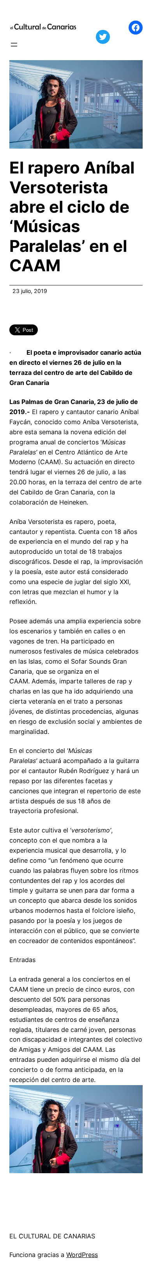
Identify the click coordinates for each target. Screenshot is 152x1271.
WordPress (82, 1255)
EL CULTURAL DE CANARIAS (52, 1236)
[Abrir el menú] (14, 44)
